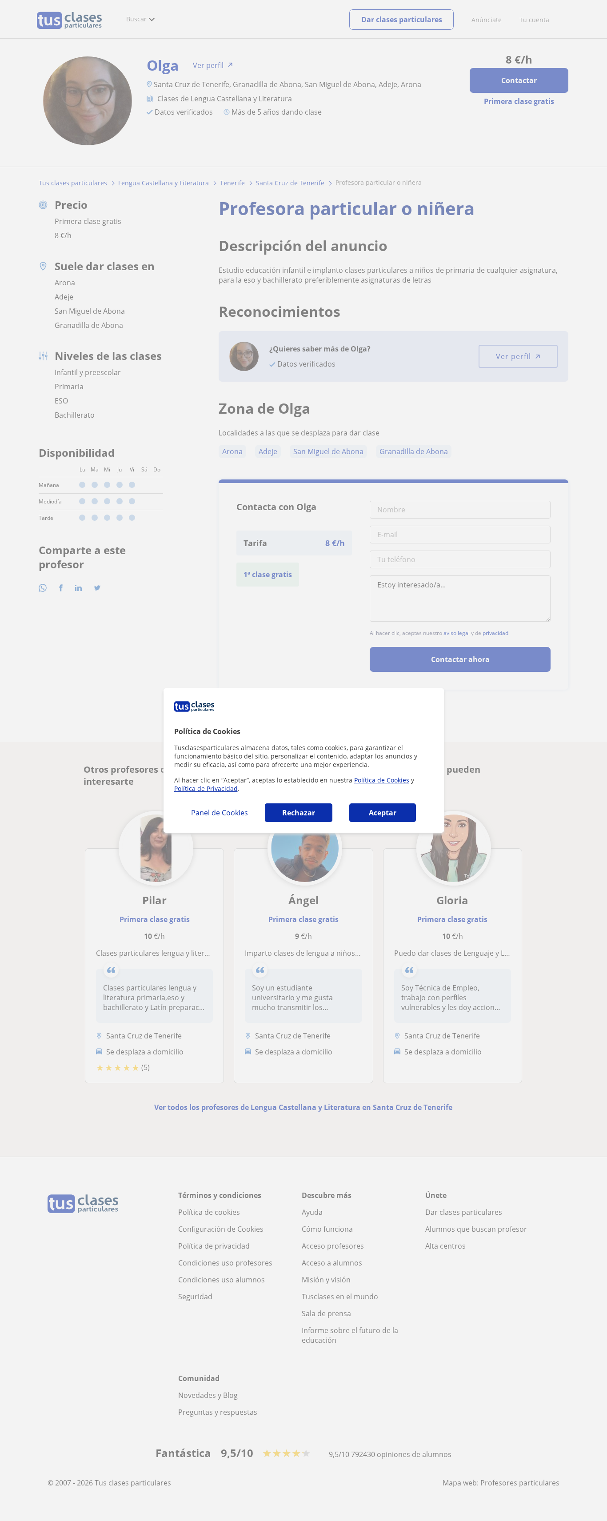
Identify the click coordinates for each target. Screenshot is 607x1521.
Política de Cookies (381, 780)
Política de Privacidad (206, 788)
